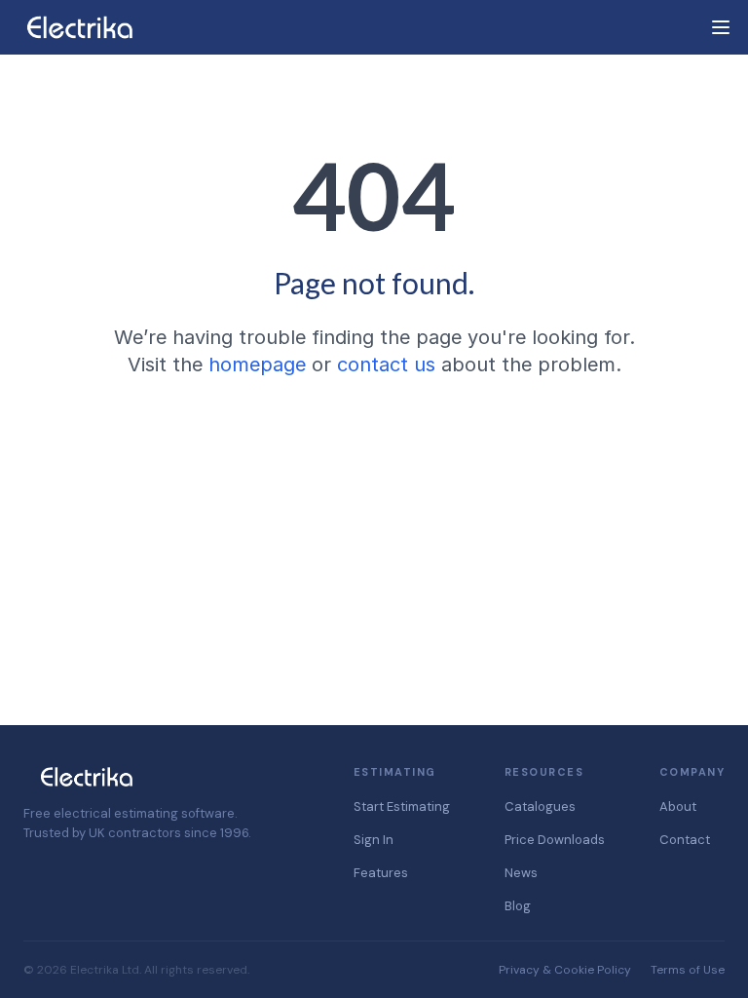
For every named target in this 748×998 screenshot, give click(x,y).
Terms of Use (688, 970)
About (677, 806)
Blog (518, 906)
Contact (684, 839)
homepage (257, 364)
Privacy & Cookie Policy (565, 970)
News (521, 872)
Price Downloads (555, 839)
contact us (386, 364)
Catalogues (540, 806)
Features (381, 872)
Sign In (373, 839)
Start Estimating (402, 806)
